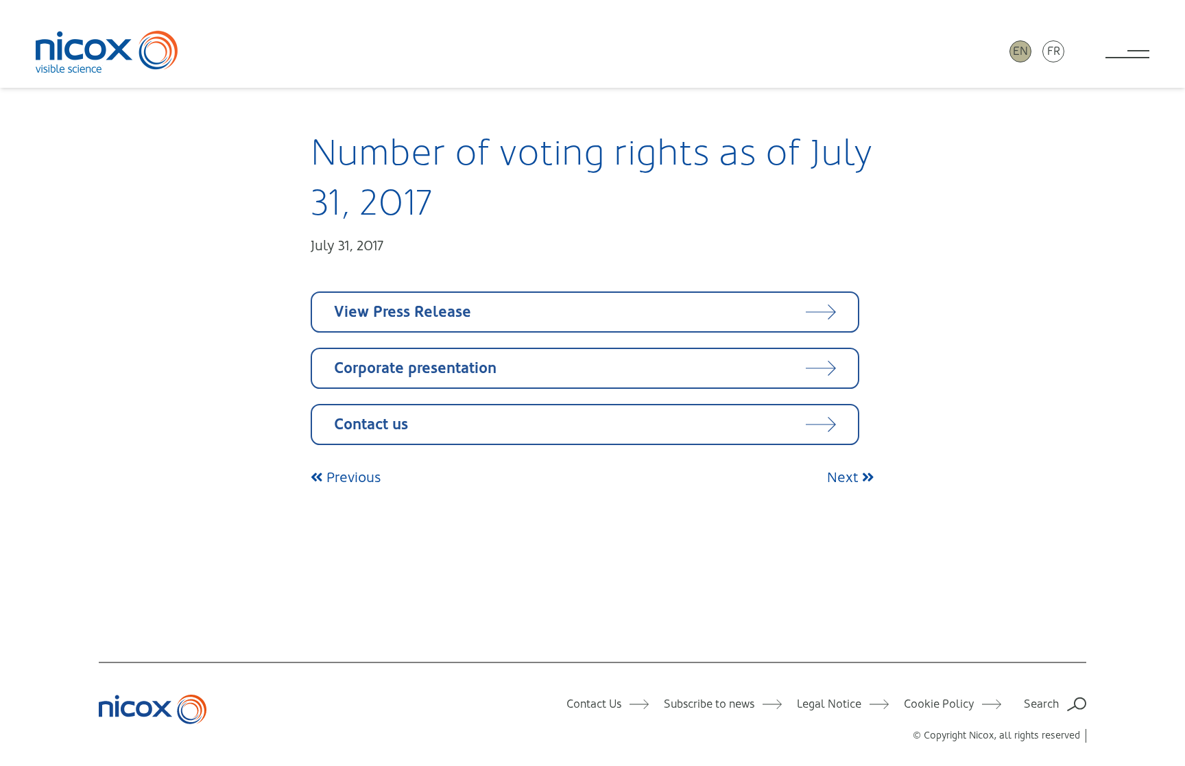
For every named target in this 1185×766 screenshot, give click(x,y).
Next (844, 478)
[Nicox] (107, 51)
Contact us (371, 424)
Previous (352, 478)
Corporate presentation (415, 367)
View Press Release (402, 311)
